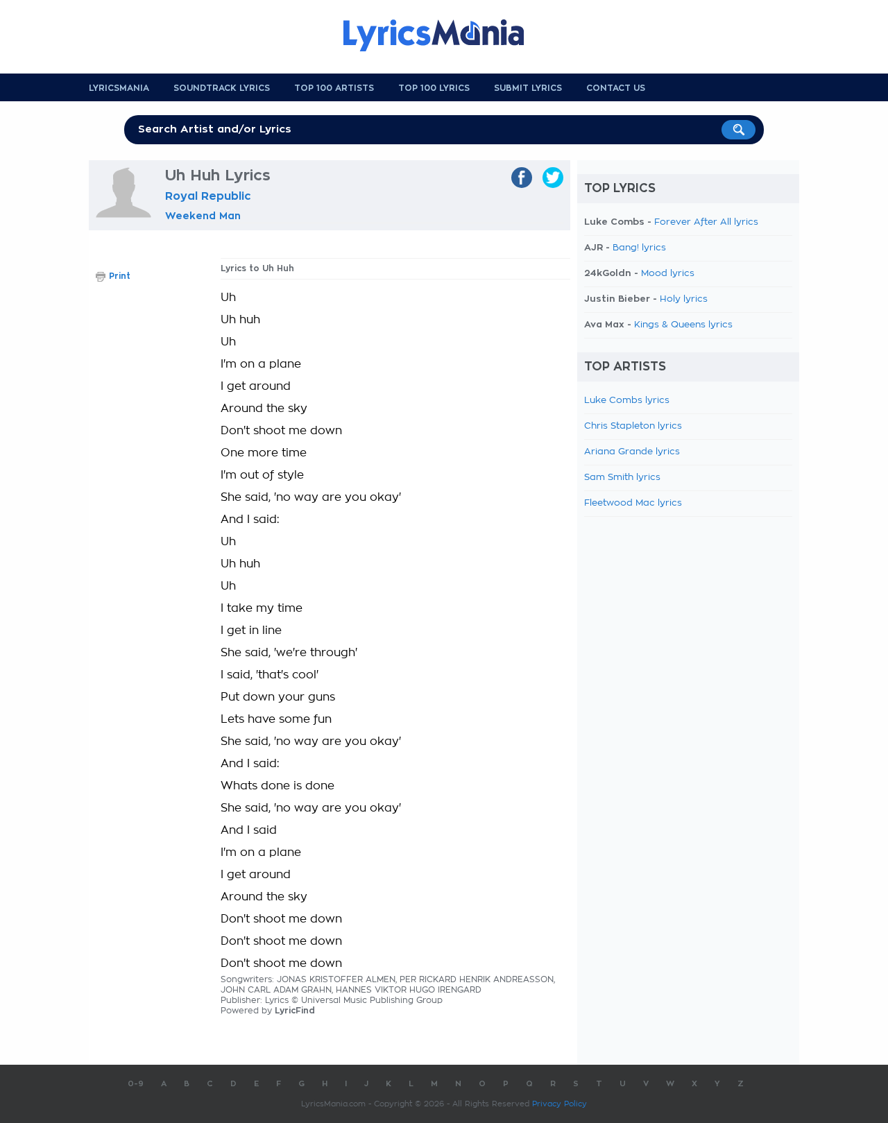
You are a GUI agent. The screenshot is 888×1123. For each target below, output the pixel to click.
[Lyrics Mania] (444, 35)
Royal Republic (208, 196)
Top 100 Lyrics (434, 88)
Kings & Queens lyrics (683, 324)
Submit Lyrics (528, 88)
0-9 (136, 1084)
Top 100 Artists (334, 88)
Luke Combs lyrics (626, 400)
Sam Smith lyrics (622, 477)
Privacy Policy (559, 1104)
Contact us (615, 88)
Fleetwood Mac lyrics (633, 503)
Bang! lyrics (639, 247)
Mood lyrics (667, 273)
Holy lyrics (684, 299)
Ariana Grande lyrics (632, 451)
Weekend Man (203, 216)
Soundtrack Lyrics (221, 88)
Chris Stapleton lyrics (633, 426)
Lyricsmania (119, 88)
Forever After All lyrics (706, 222)
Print (119, 276)
